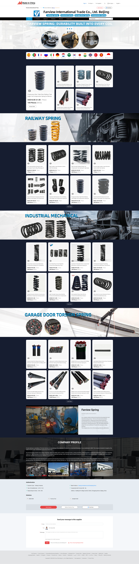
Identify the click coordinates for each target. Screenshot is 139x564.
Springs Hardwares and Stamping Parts (87, 485)
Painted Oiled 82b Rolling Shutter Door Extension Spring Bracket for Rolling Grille (36, 361)
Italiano (60, 555)
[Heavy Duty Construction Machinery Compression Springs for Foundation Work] (36, 253)
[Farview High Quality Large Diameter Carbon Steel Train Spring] (102, 155)
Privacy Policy (91, 558)
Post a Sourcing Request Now (75, 542)
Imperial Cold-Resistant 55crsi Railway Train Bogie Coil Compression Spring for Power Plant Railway (58, 197)
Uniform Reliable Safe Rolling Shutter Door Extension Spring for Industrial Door (102, 392)
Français (48, 555)
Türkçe (95, 555)
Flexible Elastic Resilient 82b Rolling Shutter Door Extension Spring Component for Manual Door (65, 108)
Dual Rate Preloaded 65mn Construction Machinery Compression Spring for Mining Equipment (80, 264)
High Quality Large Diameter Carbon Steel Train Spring (57, 167)
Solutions (53, 18)
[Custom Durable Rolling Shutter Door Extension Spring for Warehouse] (36, 380)
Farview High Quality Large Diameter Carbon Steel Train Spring (101, 167)
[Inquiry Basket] (105, 3)
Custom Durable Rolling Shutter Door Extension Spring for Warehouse (35, 392)
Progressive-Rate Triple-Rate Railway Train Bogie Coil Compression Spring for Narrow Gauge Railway (40, 95)
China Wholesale (63, 553)
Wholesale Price (71, 553)
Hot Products (34, 553)
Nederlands (70, 555)
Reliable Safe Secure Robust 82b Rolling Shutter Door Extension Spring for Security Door (80, 361)
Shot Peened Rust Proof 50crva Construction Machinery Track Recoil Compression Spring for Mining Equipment (103, 85)
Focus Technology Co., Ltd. (60, 558)
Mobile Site (101, 553)
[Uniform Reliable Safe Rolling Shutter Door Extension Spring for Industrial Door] (102, 380)
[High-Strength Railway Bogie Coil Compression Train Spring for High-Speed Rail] (80, 155)
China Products (41, 553)
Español (38, 555)
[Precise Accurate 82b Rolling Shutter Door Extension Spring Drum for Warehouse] (58, 380)
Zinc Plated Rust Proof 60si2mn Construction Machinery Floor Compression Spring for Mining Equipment (56, 264)
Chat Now (109, 7)
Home (29, 18)
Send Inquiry (100, 7)
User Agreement (77, 558)
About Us (45, 18)
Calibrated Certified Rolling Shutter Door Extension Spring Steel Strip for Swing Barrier (58, 361)
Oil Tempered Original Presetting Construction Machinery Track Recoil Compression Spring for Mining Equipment (101, 264)
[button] (68, 47)
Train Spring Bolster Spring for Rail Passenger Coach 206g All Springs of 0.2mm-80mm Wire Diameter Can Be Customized (35, 167)
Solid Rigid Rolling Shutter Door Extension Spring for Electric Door (102, 361)
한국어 (79, 555)
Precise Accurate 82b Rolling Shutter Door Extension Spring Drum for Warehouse (57, 392)
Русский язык (54, 555)
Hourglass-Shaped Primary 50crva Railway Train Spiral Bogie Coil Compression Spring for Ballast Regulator (84, 85)
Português (43, 555)
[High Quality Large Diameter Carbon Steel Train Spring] (58, 155)
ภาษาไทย (91, 555)
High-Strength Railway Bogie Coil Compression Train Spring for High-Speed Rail (80, 167)
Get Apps (111, 3)
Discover (61, 18)
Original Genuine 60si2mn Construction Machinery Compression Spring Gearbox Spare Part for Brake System (36, 295)
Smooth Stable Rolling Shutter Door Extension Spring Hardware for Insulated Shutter (84, 108)
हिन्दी (87, 555)
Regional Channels (86, 553)
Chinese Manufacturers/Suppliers (52, 553)
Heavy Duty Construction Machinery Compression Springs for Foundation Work (35, 264)
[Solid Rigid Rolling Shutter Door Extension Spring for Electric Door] (102, 350)
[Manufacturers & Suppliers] (26, 3)
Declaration (84, 558)
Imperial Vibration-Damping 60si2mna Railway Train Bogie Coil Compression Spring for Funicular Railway (35, 197)
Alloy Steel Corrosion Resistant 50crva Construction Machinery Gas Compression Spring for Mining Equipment (101, 295)
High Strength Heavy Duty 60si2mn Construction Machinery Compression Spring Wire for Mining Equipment (57, 295)
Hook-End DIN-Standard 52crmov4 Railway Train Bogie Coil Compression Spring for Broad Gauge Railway (101, 197)
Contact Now (32, 106)
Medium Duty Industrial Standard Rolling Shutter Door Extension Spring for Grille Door (80, 392)
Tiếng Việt (100, 555)
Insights (106, 553)
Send (47, 542)
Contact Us (68, 18)
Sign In (84, 3)
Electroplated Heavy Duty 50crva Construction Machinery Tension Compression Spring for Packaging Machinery (79, 295)
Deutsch (64, 555)
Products (38, 18)
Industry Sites (78, 553)
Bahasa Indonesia (107, 555)
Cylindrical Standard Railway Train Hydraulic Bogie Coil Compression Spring (64, 85)
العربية (75, 555)
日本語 (83, 555)
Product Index (94, 553)
